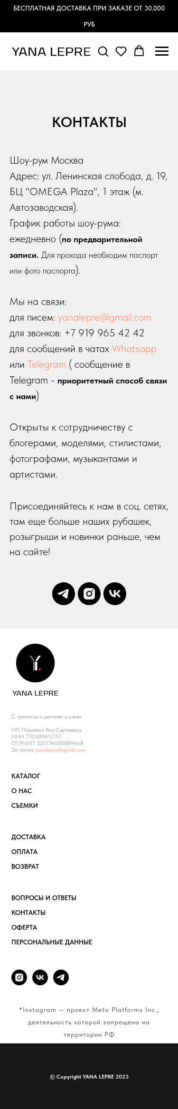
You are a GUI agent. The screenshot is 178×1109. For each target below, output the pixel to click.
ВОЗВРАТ (25, 866)
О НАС (21, 791)
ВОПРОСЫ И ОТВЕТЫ (43, 898)
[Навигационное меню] (162, 51)
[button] (103, 51)
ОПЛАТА (24, 851)
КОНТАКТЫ (28, 912)
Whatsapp (134, 348)
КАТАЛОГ (25, 776)
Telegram (47, 364)
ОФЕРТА (24, 927)
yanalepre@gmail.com (104, 317)
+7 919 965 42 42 (104, 332)
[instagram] (89, 593)
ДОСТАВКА (28, 837)
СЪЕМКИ (24, 805)
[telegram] (63, 593)
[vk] (114, 593)
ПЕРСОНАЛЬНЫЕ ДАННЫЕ (51, 942)
